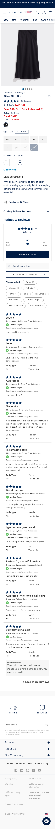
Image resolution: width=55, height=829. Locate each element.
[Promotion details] (42, 109)
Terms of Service (37, 730)
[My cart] (50, 12)
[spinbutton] (12, 162)
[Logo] (20, 12)
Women (8, 92)
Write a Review (27, 254)
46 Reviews (26, 101)
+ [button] (20, 162)
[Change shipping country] (46, 813)
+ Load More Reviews (36, 682)
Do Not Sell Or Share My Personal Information (39, 795)
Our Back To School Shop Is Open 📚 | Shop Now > (27, 2)
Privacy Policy (11, 778)
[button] (46, 821)
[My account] (44, 12)
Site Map (9, 784)
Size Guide (22, 132)
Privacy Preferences (14, 804)
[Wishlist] (49, 96)
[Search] (37, 12)
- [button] (5, 162)
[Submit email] (46, 724)
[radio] (6, 124)
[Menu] (4, 12)
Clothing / (20, 92)
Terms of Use (35, 778)
